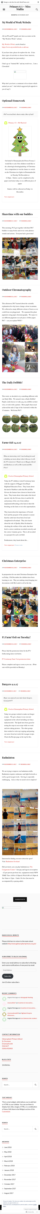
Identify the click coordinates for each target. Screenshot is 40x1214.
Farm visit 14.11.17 (11, 442)
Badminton (8, 757)
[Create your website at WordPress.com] (20, 2)
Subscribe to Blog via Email (14, 956)
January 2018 (9, 1170)
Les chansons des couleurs (29, 1018)
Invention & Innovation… (25, 1003)
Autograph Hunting (27, 997)
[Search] (35, 9)
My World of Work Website (16, 22)
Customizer (6, 1112)
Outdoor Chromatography (16, 289)
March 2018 (8, 1161)
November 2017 (10, 1179)
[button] (11, 246)
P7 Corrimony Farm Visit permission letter (16, 659)
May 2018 (7, 1152)
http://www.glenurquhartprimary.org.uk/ (22, 944)
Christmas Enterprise (14, 560)
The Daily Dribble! (12, 382)
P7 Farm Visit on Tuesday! (16, 637)
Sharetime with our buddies (17, 214)
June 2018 (7, 1147)
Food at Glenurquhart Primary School (21, 476)
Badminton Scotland (13, 861)
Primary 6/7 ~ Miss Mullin (20, 8)
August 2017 (8, 1193)
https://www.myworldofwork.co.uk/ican (15, 47)
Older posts (20, 899)
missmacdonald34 (13, 1013)
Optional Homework (13, 100)
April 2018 (8, 1157)
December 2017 (9, 1175)
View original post (9, 197)
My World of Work (8, 44)
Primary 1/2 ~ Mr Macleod (17, 123)
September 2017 (10, 1189)
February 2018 (9, 1166)
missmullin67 (26, 29)
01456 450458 (7, 1048)
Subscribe (7, 976)
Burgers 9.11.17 (10, 684)
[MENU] (4, 9)
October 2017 (9, 1184)
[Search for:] (20, 1085)
